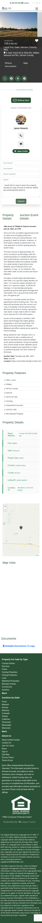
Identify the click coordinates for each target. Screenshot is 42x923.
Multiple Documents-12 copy (20, 646)
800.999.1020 (11, 822)
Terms (37, 555)
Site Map (5, 754)
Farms (4, 669)
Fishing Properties (9, 675)
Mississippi (6, 725)
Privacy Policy (8, 757)
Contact (26, 3)
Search (3, 90)
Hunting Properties (9, 672)
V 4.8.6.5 (31, 822)
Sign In (5, 752)
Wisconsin (6, 728)
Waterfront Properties (10, 681)
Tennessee (6, 722)
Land (4, 678)
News (4, 749)
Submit (21, 201)
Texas (4, 702)
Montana (5, 710)
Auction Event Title (10, 90)
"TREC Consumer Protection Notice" (17, 817)
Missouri (5, 705)
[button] (21, 135)
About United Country (11, 740)
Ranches (5, 666)
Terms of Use (7, 760)
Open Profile (22, 151)
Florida (5, 716)
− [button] (5, 509)
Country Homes (8, 663)
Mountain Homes (9, 684)
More (4, 693)
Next (38, 17)
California (6, 719)
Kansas (5, 707)
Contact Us (6, 743)
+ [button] (5, 506)
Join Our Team (8, 746)
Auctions (5, 690)
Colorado (6, 713)
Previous (2, 17)
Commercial (7, 687)
